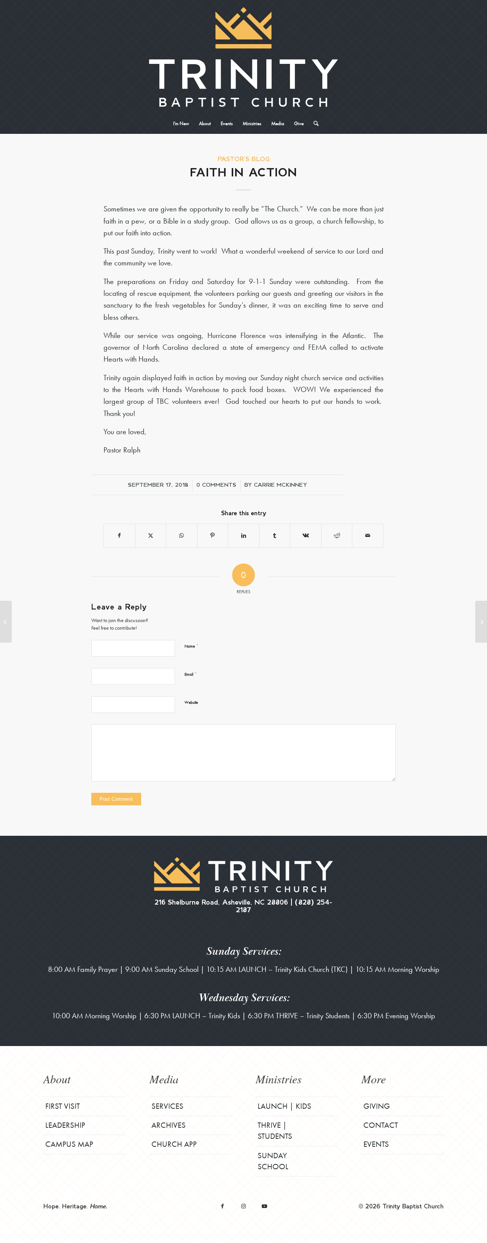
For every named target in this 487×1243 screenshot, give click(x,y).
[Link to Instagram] (243, 1205)
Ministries (279, 1078)
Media (164, 1078)
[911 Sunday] (6, 622)
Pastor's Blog (244, 158)
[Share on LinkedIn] (243, 535)
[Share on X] (150, 535)
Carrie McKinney (280, 484)
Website (191, 702)
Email (191, 674)
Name (192, 646)
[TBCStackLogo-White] (243, 57)
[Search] (313, 123)
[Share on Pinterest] (212, 535)
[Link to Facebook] (222, 1205)
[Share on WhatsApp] (181, 535)
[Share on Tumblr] (274, 535)
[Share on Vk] (305, 535)
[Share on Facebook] (119, 535)
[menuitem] (181, 123)
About (56, 1078)
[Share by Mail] (367, 535)
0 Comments (216, 484)
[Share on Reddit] (336, 535)
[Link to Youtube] (264, 1205)
